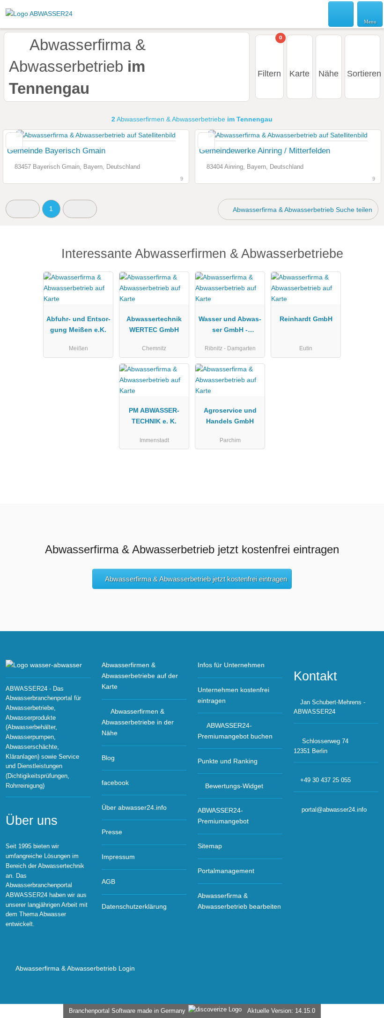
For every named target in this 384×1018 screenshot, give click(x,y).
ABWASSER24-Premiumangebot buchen (235, 731)
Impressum (118, 856)
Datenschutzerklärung (134, 906)
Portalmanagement (226, 871)
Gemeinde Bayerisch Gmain (56, 150)
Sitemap (210, 846)
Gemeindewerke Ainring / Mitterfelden (264, 150)
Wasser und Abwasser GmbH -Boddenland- (230, 326)
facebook (115, 782)
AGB (108, 881)
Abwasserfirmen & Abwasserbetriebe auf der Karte (140, 675)
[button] (23, 209)
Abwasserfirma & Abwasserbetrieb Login (74, 968)
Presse (112, 832)
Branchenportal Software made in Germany (125, 1010)
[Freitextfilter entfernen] (341, 13)
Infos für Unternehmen (231, 665)
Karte (299, 73)
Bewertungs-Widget (234, 786)
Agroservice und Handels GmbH (230, 416)
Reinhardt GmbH (306, 319)
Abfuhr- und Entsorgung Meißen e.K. (78, 324)
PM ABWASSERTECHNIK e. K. (154, 416)
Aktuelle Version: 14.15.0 (281, 1010)
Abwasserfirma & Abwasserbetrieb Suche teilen (301, 209)
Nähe (328, 73)
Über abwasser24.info (134, 807)
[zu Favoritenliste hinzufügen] (14, 141)
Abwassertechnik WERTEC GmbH (154, 324)
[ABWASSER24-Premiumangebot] (365, 262)
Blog (108, 758)
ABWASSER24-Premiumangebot (223, 816)
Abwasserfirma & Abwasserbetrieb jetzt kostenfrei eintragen (196, 579)
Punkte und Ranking (228, 761)
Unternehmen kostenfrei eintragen (233, 695)
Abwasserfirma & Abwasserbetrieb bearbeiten (239, 901)
